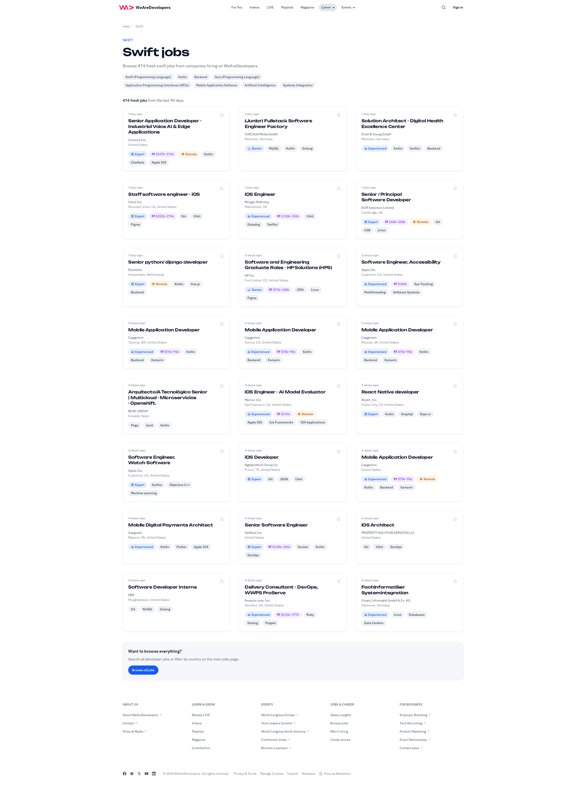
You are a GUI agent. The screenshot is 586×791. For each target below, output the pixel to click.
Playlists (287, 7)
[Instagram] (132, 773)
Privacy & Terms (245, 774)
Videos (255, 7)
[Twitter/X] (139, 773)
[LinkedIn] (154, 773)
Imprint (292, 774)
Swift (139, 26)
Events (346, 7)
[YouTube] (146, 773)
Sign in (458, 7)
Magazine (307, 7)
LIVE (270, 7)
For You (236, 7)
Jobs (126, 26)
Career (326, 7)
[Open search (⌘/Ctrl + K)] (443, 7)
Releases (308, 774)
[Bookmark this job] (222, 115)
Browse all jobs (143, 670)
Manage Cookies (272, 774)
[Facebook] (124, 773)
